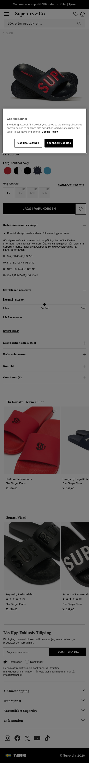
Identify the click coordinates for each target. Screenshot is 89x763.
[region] (44, 131)
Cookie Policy (50, 131)
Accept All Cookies (59, 142)
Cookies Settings (28, 142)
